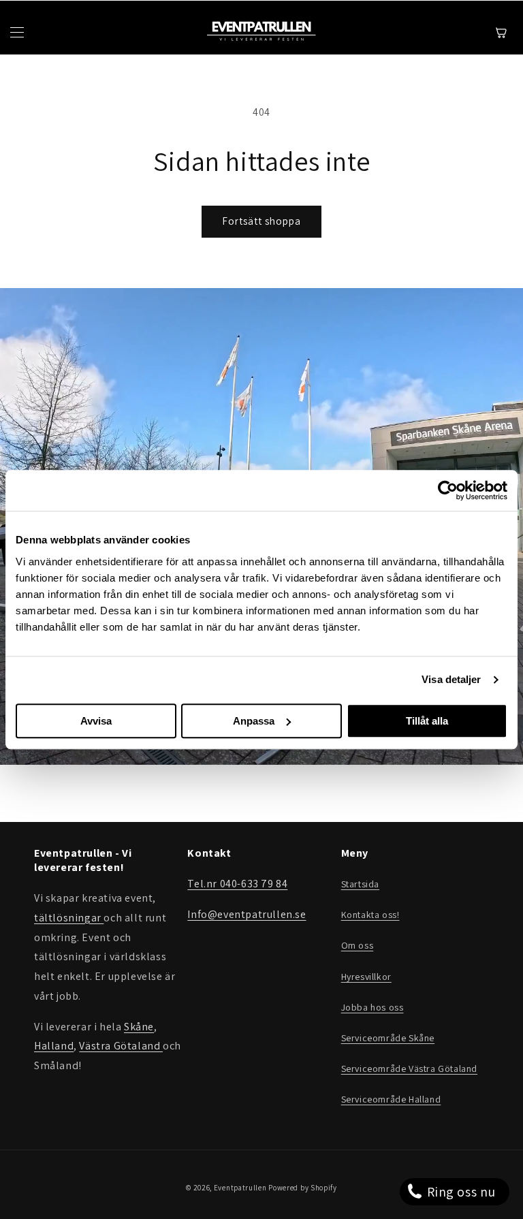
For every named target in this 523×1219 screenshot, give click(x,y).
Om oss (357, 945)
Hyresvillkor (366, 976)
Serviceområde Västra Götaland (409, 1068)
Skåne (139, 1026)
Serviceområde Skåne (387, 1038)
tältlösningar (69, 918)
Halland (54, 1046)
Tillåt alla (427, 721)
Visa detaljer (451, 679)
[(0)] (503, 32)
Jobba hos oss (372, 1007)
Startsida (360, 884)
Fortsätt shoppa (261, 221)
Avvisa (96, 721)
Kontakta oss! (370, 914)
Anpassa (253, 721)
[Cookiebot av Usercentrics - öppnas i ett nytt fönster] (447, 490)
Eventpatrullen (240, 1187)
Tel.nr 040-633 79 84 (237, 883)
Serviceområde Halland (391, 1099)
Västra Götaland (121, 1046)
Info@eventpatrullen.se (246, 914)
